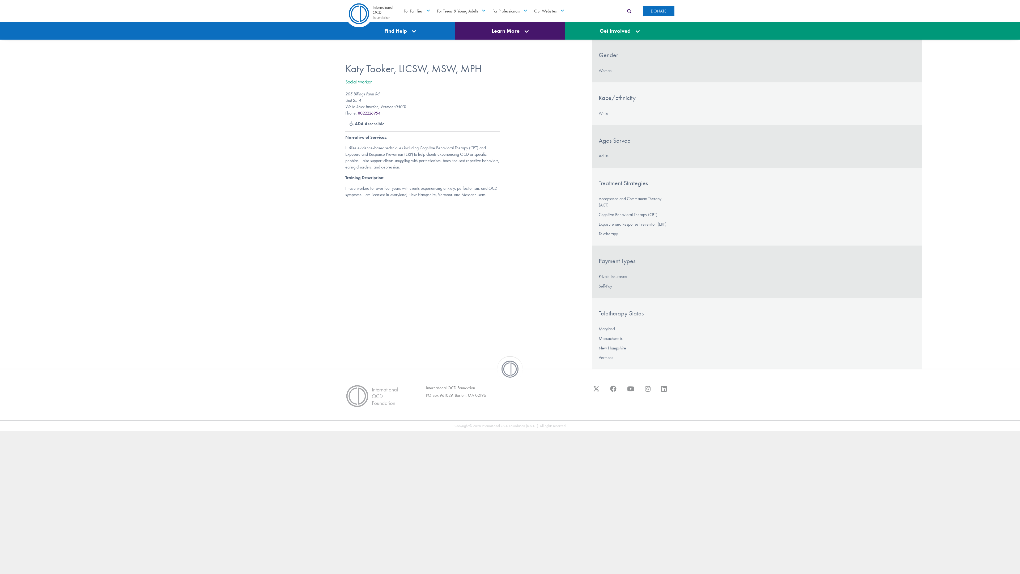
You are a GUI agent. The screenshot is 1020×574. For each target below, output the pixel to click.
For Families (413, 11)
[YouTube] (630, 391)
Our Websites (545, 11)
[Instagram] (647, 391)
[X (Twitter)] (596, 391)
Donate (658, 11)
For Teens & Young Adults (457, 11)
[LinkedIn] (664, 391)
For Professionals (506, 11)
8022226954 (369, 113)
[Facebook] (613, 391)
